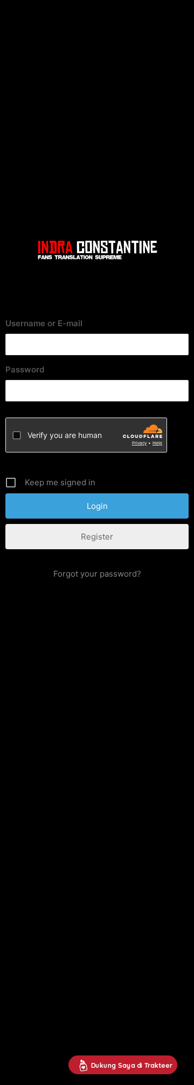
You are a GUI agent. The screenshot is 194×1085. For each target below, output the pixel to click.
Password (24, 369)
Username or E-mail (43, 323)
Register (97, 536)
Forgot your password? (97, 574)
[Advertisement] (97, 101)
